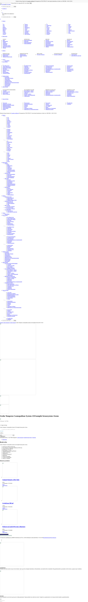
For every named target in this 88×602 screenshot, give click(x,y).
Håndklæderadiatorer (11, 185)
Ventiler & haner (5, 251)
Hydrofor (9, 304)
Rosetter (8, 247)
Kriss (8, 143)
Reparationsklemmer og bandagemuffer (14, 239)
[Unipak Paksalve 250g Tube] (9, 477)
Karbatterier (9, 190)
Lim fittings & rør (10, 237)
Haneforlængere (10, 234)
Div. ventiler (9, 312)
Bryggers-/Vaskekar (11, 206)
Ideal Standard (10, 138)
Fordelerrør (9, 232)
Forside (1, 322)
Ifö (7, 141)
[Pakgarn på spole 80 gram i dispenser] (9, 524)
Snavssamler (7, 261)
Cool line (9, 126)
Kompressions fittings (11, 219)
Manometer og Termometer (12, 315)
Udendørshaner (8, 255)
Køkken (3, 195)
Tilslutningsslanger (10, 243)
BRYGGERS (7, 205)
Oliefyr (8, 305)
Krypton (8, 144)
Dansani (8, 130)
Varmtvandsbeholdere (11, 296)
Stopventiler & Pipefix (11, 231)
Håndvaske (9, 175)
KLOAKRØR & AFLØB (10, 268)
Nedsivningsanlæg (10, 283)
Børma (8, 123)
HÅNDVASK (7, 173)
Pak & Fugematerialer (11, 236)
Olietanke (9, 303)
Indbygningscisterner (11, 171)
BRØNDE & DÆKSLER (10, 276)
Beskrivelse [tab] (4, 439)
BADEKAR (7, 187)
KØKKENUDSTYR (9, 201)
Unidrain (9, 158)
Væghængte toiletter (11, 170)
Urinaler (8, 191)
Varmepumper (10, 301)
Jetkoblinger (9, 288)
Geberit (8, 133)
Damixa (8, 127)
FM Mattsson (9, 132)
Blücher (8, 122)
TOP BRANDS (8, 209)
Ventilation (9, 319)
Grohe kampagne (6, 322)
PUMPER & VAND (9, 282)
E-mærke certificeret (31, 1)
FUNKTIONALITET (9, 207)
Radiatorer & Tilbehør (11, 293)
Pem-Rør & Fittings (11, 233)
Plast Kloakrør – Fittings (11, 271)
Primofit (8, 222)
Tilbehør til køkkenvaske (12, 200)
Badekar (8, 188)
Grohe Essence (10, 210)
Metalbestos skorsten (11, 316)
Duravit (8, 131)
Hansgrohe (9, 137)
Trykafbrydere (10, 318)
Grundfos (9, 136)
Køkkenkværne (10, 202)
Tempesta (34, 437)
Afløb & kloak (5, 262)
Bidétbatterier (9, 165)
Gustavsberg (9, 135)
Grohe (8, 134)
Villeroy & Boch (10, 159)
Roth (8, 153)
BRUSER (7, 178)
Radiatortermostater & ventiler (13, 294)
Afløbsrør (9, 272)
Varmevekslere (10, 297)
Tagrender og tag (10, 249)
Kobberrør (9, 228)
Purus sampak (9, 266)
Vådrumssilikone (10, 194)
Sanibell (8, 155)
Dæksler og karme (10, 278)
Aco (8, 117)
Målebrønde (9, 279)
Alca (8, 118)
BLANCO (9, 121)
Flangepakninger (10, 248)
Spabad (8, 193)
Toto (8, 157)
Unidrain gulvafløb (10, 265)
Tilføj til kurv (2, 436)
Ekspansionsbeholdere (11, 302)
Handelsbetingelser (46, 537)
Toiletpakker (9, 167)
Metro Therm (9, 147)
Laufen (8, 145)
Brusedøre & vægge (11, 180)
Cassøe (8, 124)
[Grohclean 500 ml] (9, 500)
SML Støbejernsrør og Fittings (13, 284)
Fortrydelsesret (53, 537)
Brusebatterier (9, 181)
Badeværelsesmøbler (11, 174)
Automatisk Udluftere (11, 306)
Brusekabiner (9, 182)
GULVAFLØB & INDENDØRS (11, 263)
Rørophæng (9, 246)
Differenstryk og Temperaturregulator (12, 258)
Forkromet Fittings (10, 224)
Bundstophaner (8, 259)
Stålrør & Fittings (10, 221)
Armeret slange (10, 245)
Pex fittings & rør (10, 217)
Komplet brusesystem (28, 437)
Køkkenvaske (9, 199)
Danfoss (8, 129)
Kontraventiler (7, 260)
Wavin (8, 161)
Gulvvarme (9, 292)
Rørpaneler (9, 242)
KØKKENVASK (8, 196)
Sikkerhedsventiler (8, 257)
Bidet (8, 164)
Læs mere (1, 431)
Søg (30, 3)
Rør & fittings (5, 215)
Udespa (3, 213)
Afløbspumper (10, 192)
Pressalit (8, 150)
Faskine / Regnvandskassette (12, 274)
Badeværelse (4, 162)
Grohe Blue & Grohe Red (12, 211)
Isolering (8, 310)
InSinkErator (9, 142)
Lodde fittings (9, 229)
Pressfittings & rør (10, 226)
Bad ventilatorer (10, 189)
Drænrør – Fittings (10, 273)
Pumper (8, 298)
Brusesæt (9, 179)
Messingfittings (10, 223)
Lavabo (8, 146)
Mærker (3, 115)
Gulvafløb (9, 264)
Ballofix (8, 120)
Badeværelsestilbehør (11, 184)
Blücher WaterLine (10, 267)
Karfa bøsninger (10, 238)
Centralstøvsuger (10, 311)
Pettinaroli (9, 149)
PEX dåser (9, 220)
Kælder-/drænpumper (11, 289)
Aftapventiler (7, 254)
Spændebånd (9, 240)
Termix (8, 156)
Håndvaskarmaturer (11, 176)
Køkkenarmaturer (10, 197)
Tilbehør (8, 172)
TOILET (6, 163)
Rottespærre (9, 280)
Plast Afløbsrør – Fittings (12, 269)
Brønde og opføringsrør (11, 277)
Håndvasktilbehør (10, 177)
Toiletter (8, 166)
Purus (8, 152)
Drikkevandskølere (10, 203)
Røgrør (8, 313)
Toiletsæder (9, 168)
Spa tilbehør (7, 214)
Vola (8, 160)
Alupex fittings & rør (11, 218)
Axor (8, 119)
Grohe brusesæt (13, 322)
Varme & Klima (5, 290)
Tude (8, 204)
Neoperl (8, 148)
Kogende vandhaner (11, 208)
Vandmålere (9, 250)
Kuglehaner (9, 230)
